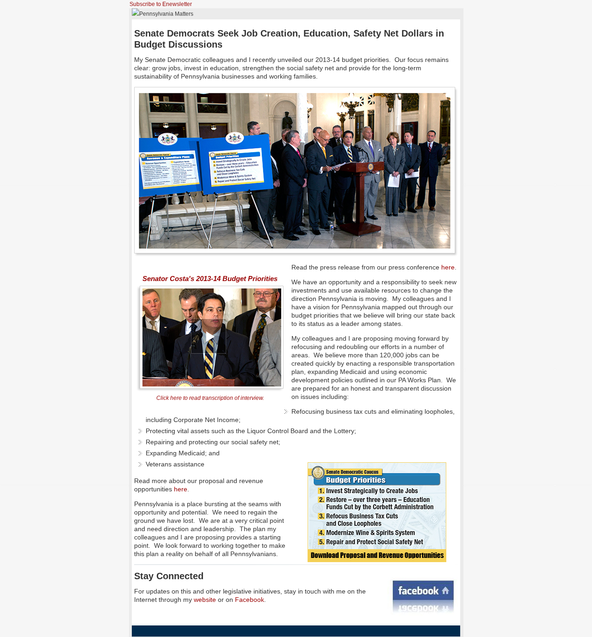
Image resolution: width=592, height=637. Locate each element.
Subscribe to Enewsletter (161, 4)
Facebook (249, 599)
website (205, 599)
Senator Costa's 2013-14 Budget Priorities (210, 278)
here (448, 267)
